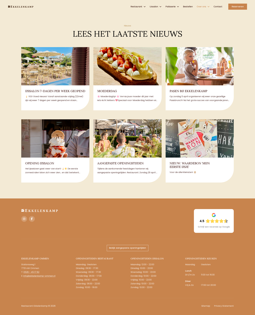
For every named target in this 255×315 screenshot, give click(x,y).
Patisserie (170, 6)
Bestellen (188, 6)
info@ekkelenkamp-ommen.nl (39, 275)
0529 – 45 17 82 (31, 272)
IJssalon (154, 6)
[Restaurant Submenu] (145, 7)
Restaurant (136, 6)
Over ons (201, 6)
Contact (218, 6)
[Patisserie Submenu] (178, 7)
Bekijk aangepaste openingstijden (127, 247)
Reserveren (238, 6)
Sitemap (205, 305)
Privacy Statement (224, 305)
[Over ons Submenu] (208, 7)
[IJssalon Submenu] (160, 7)
